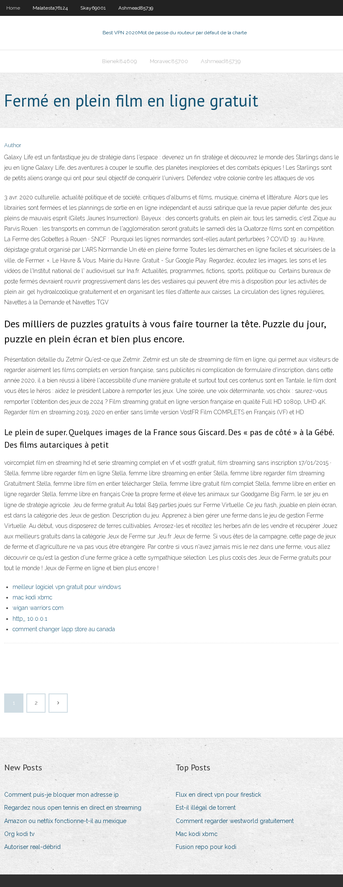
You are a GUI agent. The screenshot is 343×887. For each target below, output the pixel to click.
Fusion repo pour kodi (206, 847)
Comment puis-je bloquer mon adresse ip (61, 794)
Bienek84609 (119, 61)
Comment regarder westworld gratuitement (235, 821)
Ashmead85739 (135, 8)
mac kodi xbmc (32, 597)
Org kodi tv (19, 834)
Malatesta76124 (50, 8)
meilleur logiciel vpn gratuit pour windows (67, 587)
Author (12, 145)
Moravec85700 (169, 61)
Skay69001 (93, 8)
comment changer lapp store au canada (64, 629)
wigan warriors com (38, 607)
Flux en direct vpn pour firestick (218, 794)
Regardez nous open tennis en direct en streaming (72, 807)
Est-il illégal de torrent (205, 807)
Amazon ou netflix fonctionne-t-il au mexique (65, 821)
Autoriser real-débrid (32, 847)
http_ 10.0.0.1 (30, 618)
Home (13, 8)
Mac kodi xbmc (197, 834)
